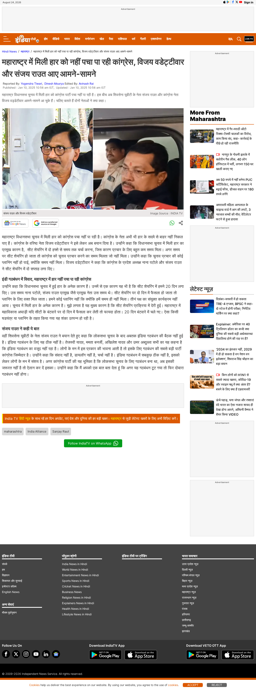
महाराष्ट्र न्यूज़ (189, 592)
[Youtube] (36, 654)
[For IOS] (238, 655)
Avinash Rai (86, 83)
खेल (102, 39)
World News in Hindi (75, 569)
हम (3, 569)
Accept (192, 685)
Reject (217, 685)
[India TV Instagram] (26, 654)
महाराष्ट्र (25, 51)
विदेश (77, 39)
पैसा (111, 39)
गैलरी (143, 39)
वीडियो (56, 39)
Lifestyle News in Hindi (77, 614)
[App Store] (141, 655)
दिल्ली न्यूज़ (187, 569)
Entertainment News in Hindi (80, 575)
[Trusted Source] (45, 223)
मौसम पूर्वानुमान (9, 612)
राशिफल (122, 39)
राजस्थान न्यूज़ (189, 597)
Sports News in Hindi (75, 580)
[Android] (228, 2)
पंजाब (184, 608)
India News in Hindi (74, 564)
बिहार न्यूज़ (187, 580)
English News (10, 592)
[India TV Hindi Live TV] (249, 39)
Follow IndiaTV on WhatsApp (89, 443)
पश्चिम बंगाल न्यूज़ (191, 575)
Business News (72, 592)
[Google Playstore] (105, 655)
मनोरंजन (90, 39)
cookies (173, 685)
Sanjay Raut (60, 431)
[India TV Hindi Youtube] (240, 2)
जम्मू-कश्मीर (188, 625)
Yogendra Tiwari (31, 83)
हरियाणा (186, 614)
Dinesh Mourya (54, 83)
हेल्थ (169, 39)
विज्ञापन (5, 575)
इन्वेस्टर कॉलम (9, 586)
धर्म (133, 39)
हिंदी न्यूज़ (24, 419)
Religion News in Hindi (76, 597)
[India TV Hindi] (27, 39)
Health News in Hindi (75, 608)
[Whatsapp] (172, 223)
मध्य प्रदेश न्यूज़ (190, 586)
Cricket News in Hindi (76, 586)
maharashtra (13, 431)
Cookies (34, 685)
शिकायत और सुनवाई (12, 580)
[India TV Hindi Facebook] (233, 2)
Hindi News (9, 51)
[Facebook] (6, 654)
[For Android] (202, 655)
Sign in (248, 2)
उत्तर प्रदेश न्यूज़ (190, 564)
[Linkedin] (46, 654)
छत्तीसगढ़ (186, 620)
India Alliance (37, 431)
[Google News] (15, 223)
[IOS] (224, 2)
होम (46, 39)
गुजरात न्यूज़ (188, 603)
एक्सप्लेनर (156, 39)
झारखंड (186, 631)
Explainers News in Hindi (78, 603)
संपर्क (4, 564)
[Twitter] (16, 654)
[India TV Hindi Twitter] (236, 2)
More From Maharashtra (208, 115)
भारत (67, 39)
